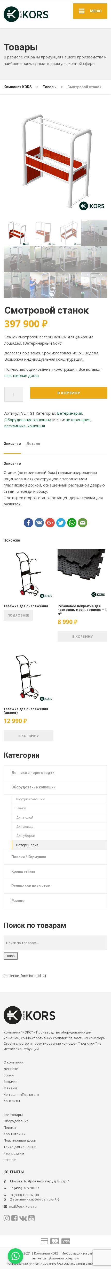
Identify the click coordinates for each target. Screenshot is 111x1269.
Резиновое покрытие (30, 886)
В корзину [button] (82, 636)
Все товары (13, 1114)
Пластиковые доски (20, 1140)
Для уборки (25, 835)
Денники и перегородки (32, 773)
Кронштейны (23, 871)
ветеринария (78, 419)
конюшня (36, 425)
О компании (13, 1062)
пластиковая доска (21, 375)
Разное (18, 901)
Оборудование (16, 1121)
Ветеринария (69, 413)
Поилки (10, 1127)
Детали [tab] (33, 444)
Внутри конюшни (30, 799)
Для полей (24, 817)
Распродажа (14, 1153)
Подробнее (18, 615)
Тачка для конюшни (20, 1146)
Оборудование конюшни (27, 419)
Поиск (10, 955)
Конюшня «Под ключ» (21, 1094)
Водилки (11, 1081)
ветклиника (15, 425)
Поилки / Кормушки (28, 857)
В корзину (68, 392)
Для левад (24, 826)
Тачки (21, 808)
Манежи (10, 1088)
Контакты (12, 1100)
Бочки (9, 1075)
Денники (11, 1068)
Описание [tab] (12, 444)
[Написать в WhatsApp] (15, 1256)
